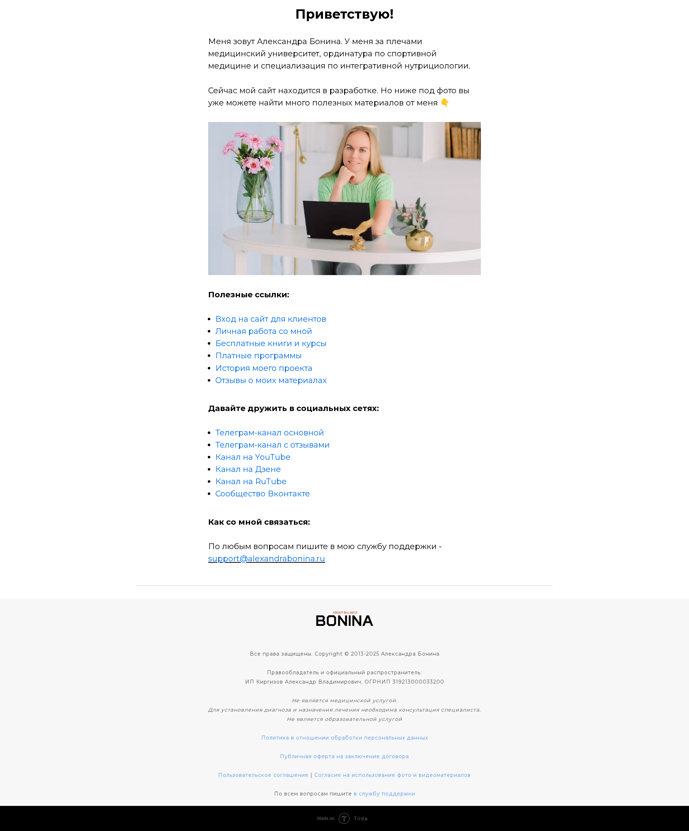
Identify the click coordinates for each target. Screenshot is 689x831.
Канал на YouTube (253, 457)
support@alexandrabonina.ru (266, 558)
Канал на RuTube (251, 481)
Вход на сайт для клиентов (270, 319)
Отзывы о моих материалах (271, 380)
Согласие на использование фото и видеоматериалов (392, 775)
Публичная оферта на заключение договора (344, 756)
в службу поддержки (384, 793)
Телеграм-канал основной (269, 433)
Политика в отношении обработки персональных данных (344, 738)
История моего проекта (264, 368)
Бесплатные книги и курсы (271, 343)
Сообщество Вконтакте (262, 494)
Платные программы (258, 355)
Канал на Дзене (248, 469)
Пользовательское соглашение (263, 775)
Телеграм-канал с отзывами (272, 445)
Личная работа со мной (263, 331)
